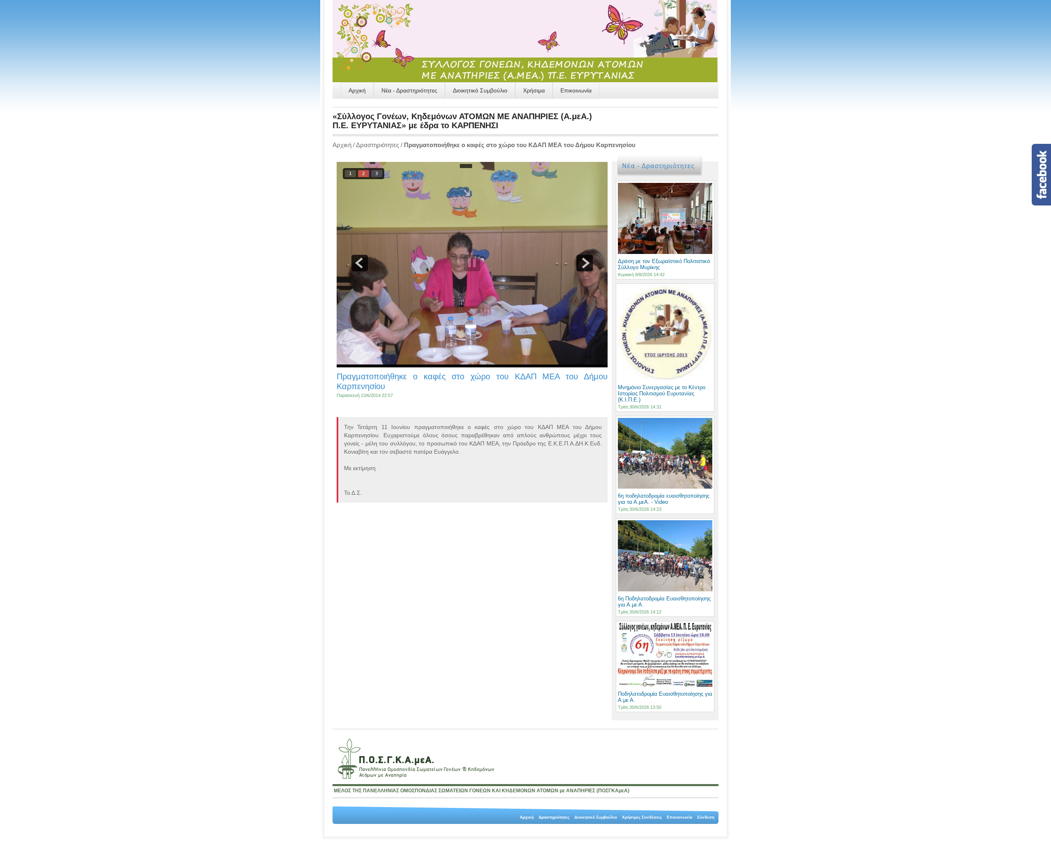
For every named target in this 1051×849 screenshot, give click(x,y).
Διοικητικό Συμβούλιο (480, 90)
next (584, 263)
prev (359, 263)
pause (472, 263)
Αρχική (357, 90)
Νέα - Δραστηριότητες (409, 90)
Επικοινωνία (576, 90)
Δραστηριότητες (377, 144)
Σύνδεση (705, 817)
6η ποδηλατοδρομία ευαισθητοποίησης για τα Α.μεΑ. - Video (663, 499)
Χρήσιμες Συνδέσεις (642, 817)
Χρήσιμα (534, 90)
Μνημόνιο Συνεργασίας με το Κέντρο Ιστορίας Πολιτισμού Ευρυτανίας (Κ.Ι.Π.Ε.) (661, 393)
